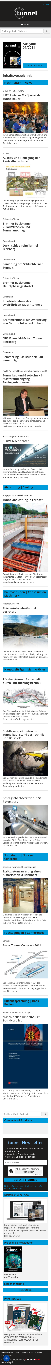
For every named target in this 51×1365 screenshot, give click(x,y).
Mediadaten (10, 1274)
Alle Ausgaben (35, 65)
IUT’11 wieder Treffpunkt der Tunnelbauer (22, 97)
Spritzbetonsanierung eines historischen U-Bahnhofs (22, 873)
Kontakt (38, 1352)
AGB (17, 1352)
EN (47, 4)
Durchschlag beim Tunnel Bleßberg (20, 247)
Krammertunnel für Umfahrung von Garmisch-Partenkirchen (25, 321)
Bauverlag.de (7, 1362)
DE (43, 4)
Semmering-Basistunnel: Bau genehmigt (23, 358)
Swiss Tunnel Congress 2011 (22, 945)
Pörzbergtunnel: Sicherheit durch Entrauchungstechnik (22, 681)
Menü (27, 24)
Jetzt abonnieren (12, 1236)
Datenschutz (27, 1352)
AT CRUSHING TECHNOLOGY (17, 1339)
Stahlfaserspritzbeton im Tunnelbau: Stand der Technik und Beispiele (23, 734)
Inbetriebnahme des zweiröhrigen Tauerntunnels (22, 303)
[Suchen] (47, 31)
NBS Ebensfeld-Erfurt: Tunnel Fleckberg (23, 340)
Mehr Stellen (25, 1289)
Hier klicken (28, 1171)
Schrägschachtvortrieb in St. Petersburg (22, 799)
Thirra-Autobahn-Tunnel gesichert (19, 610)
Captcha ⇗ (36, 1175)
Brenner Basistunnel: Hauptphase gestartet (18, 284)
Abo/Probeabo (11, 1277)
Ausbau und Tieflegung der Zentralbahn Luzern (21, 159)
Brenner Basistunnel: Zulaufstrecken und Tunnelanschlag (17, 227)
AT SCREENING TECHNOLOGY (18, 1337)
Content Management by (13, 1359)
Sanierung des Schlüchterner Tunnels (23, 265)
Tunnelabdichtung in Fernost (23, 500)
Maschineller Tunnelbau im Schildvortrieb (22, 1018)
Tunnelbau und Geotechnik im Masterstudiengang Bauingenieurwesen (23, 378)
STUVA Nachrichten (16, 441)
